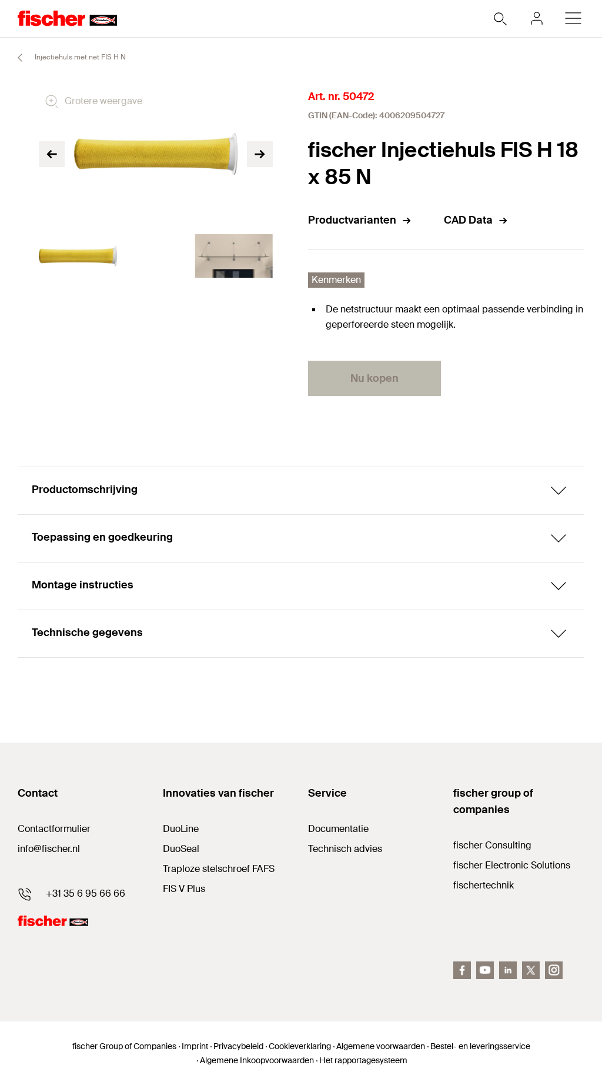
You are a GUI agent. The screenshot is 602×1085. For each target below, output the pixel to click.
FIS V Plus (184, 889)
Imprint (195, 1046)
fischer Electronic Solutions (511, 865)
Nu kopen (374, 378)
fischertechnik (483, 885)
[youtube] (485, 970)
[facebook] (462, 970)
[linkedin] (508, 970)
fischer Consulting (492, 845)
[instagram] (554, 970)
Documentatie (338, 829)
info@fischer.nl (49, 849)
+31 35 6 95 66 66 (85, 893)
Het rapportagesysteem (363, 1060)
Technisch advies (345, 849)
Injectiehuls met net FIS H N (79, 57)
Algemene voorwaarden (380, 1046)
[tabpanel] (78, 256)
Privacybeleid (238, 1046)
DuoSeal (181, 849)
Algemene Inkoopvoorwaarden (257, 1060)
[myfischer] (536, 18)
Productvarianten (352, 220)
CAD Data (468, 220)
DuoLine (181, 829)
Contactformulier (54, 829)
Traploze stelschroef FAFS (219, 869)
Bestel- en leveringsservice (480, 1046)
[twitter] (531, 970)
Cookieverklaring (300, 1046)
